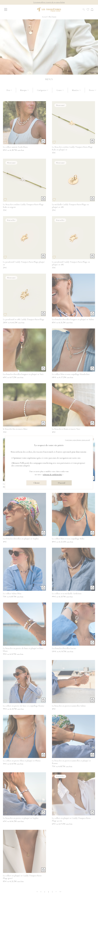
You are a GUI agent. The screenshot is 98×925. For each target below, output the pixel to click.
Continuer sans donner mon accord (77, 440)
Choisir (36, 483)
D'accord (61, 483)
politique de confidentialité (52, 474)
